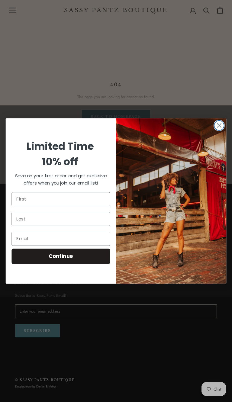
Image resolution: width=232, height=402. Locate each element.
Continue (61, 255)
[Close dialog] (219, 125)
